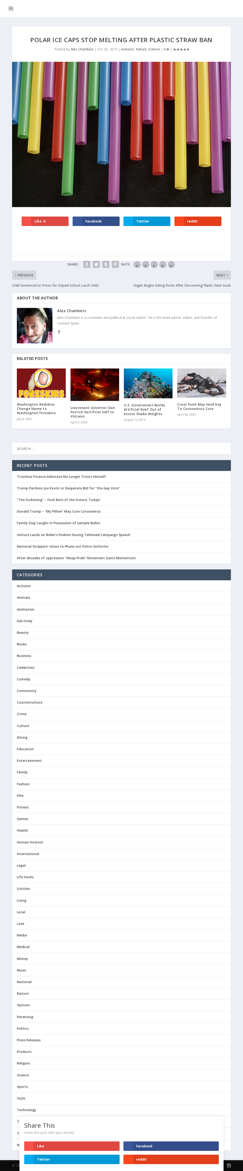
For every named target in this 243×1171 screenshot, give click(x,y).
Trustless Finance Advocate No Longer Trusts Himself (61, 476)
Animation (25, 609)
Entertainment (29, 760)
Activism (127, 49)
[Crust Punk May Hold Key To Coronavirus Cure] (201, 383)
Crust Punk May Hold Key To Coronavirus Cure (199, 406)
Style (21, 1098)
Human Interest (30, 842)
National (24, 982)
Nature (141, 49)
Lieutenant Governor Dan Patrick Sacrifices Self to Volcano (92, 411)
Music (21, 970)
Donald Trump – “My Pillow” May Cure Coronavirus (59, 511)
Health (22, 830)
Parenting (25, 1017)
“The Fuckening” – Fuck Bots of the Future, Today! (58, 499)
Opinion (23, 1005)
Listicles (23, 888)
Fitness (22, 807)
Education (25, 749)
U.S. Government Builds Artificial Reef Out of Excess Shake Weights (144, 409)
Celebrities (25, 667)
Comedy (23, 679)
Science (154, 49)
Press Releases (29, 1040)
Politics (23, 1028)
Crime (22, 714)
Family (22, 772)
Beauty (23, 632)
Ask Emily (25, 621)
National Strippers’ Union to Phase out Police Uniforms (62, 546)
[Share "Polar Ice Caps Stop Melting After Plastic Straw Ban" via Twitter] (96, 264)
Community (27, 690)
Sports (22, 1086)
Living (21, 900)
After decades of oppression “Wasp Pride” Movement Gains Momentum (76, 558)
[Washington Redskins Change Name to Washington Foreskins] (41, 383)
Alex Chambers (82, 49)
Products (24, 1051)
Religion (23, 1063)
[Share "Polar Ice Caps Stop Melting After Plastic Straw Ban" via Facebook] (87, 264)
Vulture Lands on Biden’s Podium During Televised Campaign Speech (73, 534)
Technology (26, 1110)
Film (20, 795)
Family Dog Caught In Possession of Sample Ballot (58, 523)
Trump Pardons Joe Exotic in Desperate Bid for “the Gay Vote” (68, 488)
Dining (22, 737)
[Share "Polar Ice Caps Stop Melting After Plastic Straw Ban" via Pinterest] (115, 264)
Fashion (23, 784)
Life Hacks (25, 877)
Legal (21, 865)
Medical (23, 947)
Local (21, 912)
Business (24, 655)
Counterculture (29, 702)
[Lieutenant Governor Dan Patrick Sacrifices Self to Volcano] (94, 384)
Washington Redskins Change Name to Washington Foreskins (36, 408)
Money (22, 958)
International (28, 854)
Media (22, 935)
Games (22, 818)
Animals (23, 597)
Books (22, 644)
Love (20, 923)
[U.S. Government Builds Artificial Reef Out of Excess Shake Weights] (148, 383)
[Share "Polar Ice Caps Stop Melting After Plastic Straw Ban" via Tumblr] (106, 264)
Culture (23, 725)
